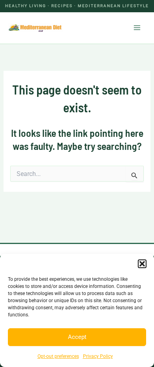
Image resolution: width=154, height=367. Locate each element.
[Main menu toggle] (137, 28)
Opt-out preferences (58, 356)
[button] (142, 264)
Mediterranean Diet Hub (95, 27)
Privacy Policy (98, 356)
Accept (77, 337)
